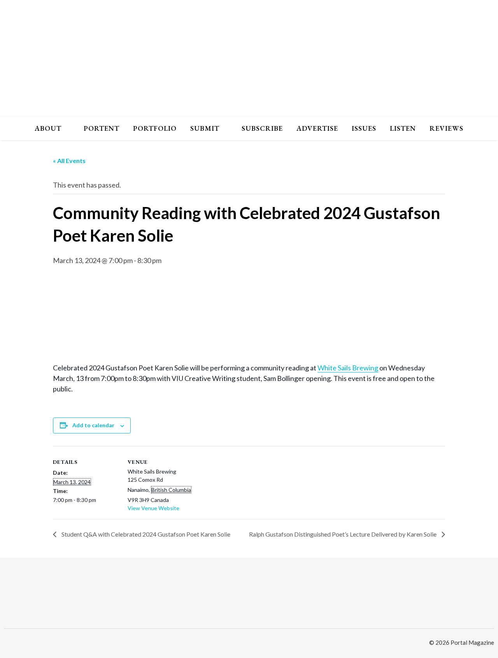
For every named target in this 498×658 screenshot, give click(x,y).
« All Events (69, 160)
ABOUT (48, 128)
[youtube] (31, 643)
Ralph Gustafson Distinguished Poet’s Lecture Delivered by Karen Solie (343, 534)
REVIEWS (446, 128)
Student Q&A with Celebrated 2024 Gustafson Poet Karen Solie (145, 534)
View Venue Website (153, 508)
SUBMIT (204, 128)
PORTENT (101, 128)
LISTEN (403, 128)
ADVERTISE (317, 128)
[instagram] (7, 643)
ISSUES (364, 128)
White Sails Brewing (347, 367)
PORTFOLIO (155, 128)
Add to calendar (93, 425)
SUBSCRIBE (262, 128)
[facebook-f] (19, 643)
